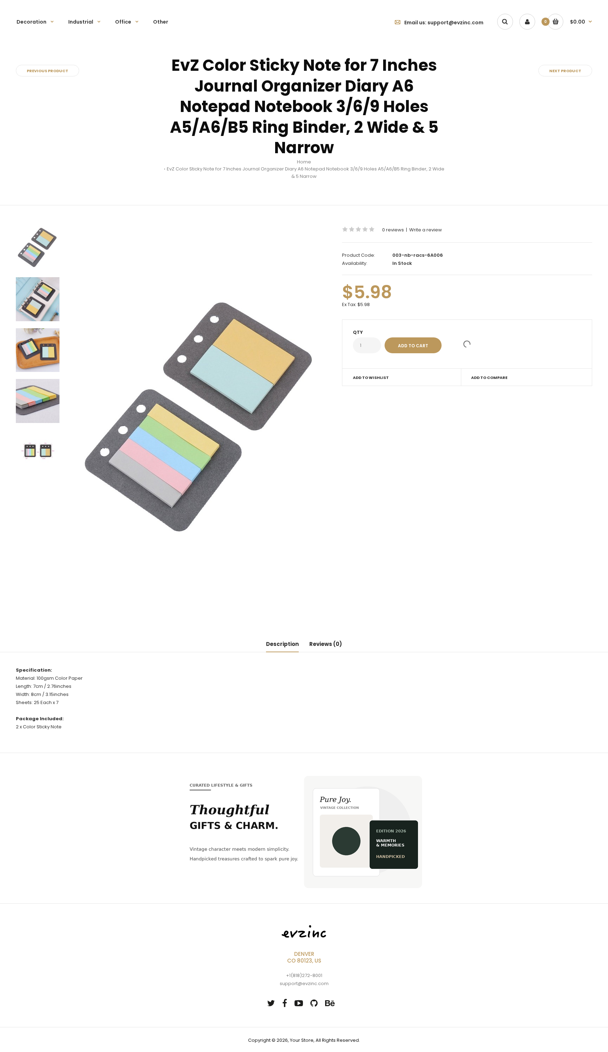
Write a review (425, 229)
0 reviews (393, 229)
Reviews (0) (325, 644)
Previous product (47, 71)
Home (304, 161)
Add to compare (489, 377)
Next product (565, 71)
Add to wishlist (371, 377)
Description (282, 644)
